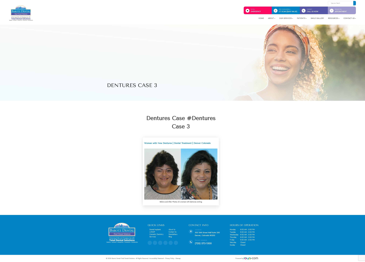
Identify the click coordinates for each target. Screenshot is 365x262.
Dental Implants (155, 229)
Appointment (341, 10)
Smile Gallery (317, 18)
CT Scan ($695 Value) (288, 10)
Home (261, 18)
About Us (172, 229)
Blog (170, 236)
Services (152, 236)
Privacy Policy (169, 258)
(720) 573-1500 (203, 243)
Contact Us (172, 232)
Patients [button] (301, 18)
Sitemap (178, 258)
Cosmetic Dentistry (156, 234)
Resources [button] (333, 18)
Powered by (239, 258)
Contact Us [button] (349, 18)
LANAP (152, 232)
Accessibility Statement (156, 258)
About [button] (271, 18)
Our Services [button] (285, 18)
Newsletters (173, 234)
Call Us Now (312, 10)
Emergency (256, 10)
